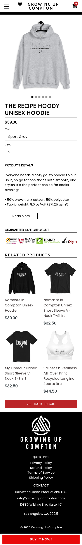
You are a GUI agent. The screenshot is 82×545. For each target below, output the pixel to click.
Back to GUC (44, 403)
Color (9, 129)
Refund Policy (41, 467)
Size (8, 145)
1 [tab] (32, 97)
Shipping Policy (41, 477)
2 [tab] (36, 97)
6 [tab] (50, 97)
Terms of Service (41, 472)
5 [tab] (46, 97)
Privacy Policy (41, 462)
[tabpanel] (41, 57)
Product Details (19, 165)
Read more (21, 216)
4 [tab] (43, 97)
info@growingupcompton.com (41, 498)
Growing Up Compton (46, 527)
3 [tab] (39, 97)
